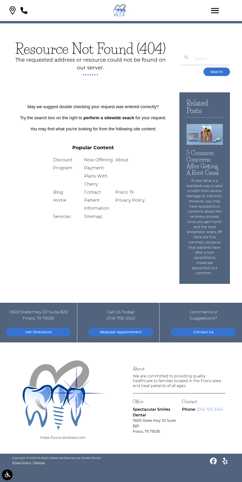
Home (59, 200)
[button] (12, 10)
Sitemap (93, 216)
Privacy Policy (130, 200)
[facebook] (213, 462)
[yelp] (225, 462)
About (121, 159)
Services (62, 216)
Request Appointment (121, 332)
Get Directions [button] (38, 332)
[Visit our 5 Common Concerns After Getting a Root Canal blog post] (204, 146)
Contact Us (203, 332)
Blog (58, 192)
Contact (92, 192)
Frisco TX (124, 192)
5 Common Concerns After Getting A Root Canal (202, 162)
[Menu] (215, 11)
